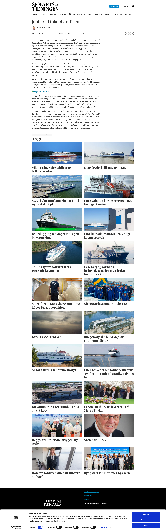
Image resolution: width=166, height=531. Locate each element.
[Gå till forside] (70, 6)
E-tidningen (119, 14)
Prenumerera (114, 6)
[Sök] (132, 6)
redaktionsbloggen (45, 135)
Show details (104, 527)
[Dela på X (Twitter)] (129, 33)
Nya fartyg (62, 14)
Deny (146, 525)
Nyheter (35, 14)
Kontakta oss (129, 14)
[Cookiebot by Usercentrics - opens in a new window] (16, 527)
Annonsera (98, 14)
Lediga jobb (108, 14)
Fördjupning (52, 14)
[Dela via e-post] (132, 33)
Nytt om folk (81, 14)
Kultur (90, 14)
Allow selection (146, 520)
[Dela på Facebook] (126, 33)
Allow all (146, 514)
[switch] (59, 527)
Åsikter (43, 14)
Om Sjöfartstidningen (91, 492)
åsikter (35, 135)
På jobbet (71, 14)
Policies (86, 499)
